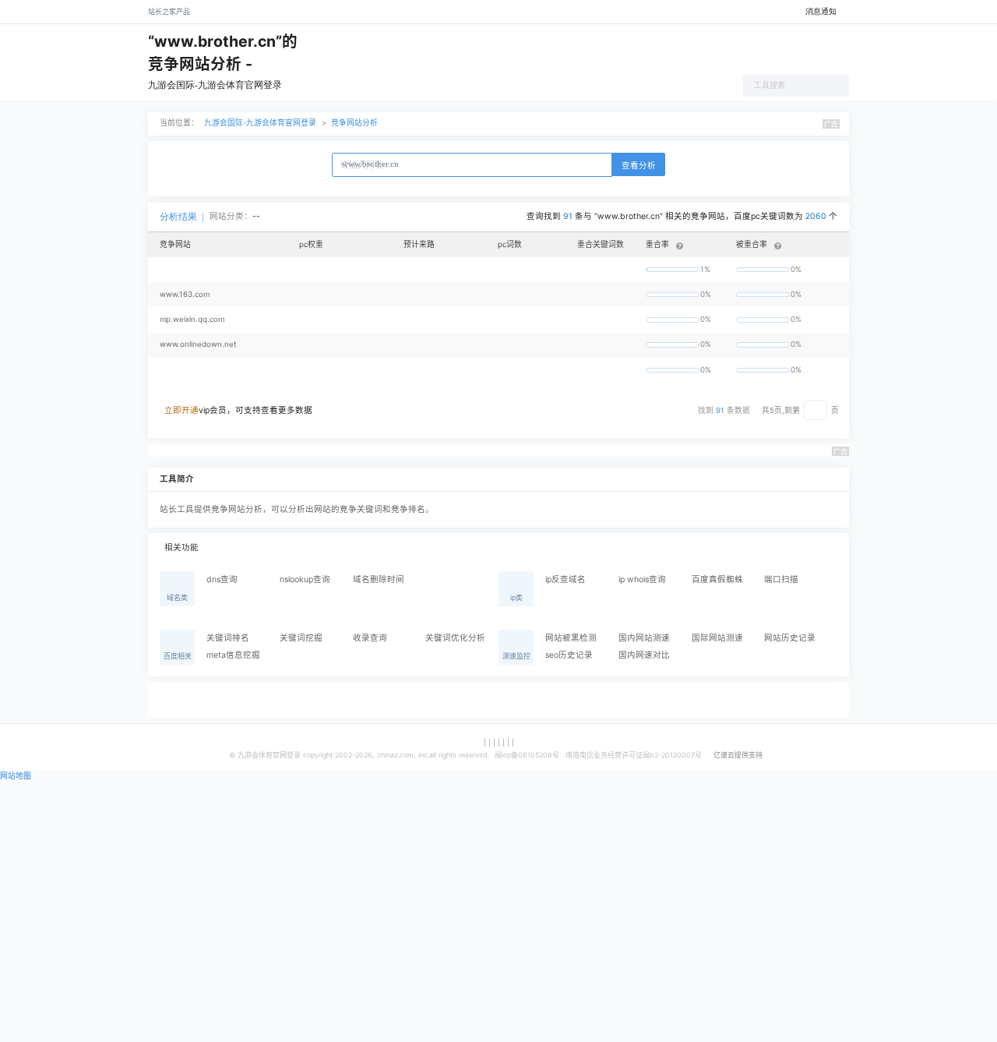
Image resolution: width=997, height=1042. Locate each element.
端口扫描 (781, 579)
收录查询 (370, 638)
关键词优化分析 (455, 638)
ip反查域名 (565, 579)
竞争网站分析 (354, 122)
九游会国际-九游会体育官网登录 (215, 84)
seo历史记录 (569, 655)
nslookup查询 (305, 579)
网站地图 (15, 776)
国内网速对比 (644, 655)
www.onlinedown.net (198, 344)
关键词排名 (227, 638)
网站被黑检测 (571, 638)
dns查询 (222, 579)
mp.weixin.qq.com (192, 319)
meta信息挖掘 (233, 655)
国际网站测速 (717, 638)
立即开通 (181, 410)
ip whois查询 (642, 579)
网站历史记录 (790, 638)
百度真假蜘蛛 (717, 579)
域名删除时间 (378, 579)
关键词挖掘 (301, 638)
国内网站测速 (644, 638)
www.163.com (185, 294)
